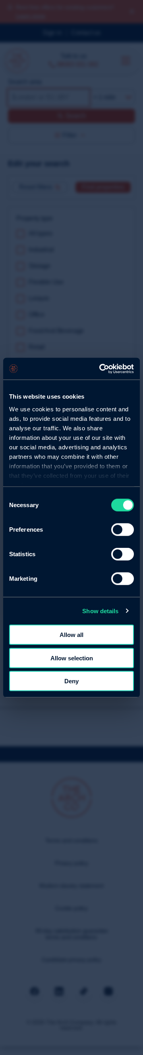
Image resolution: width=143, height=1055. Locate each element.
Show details (100, 610)
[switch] (122, 529)
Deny (71, 681)
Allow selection (71, 657)
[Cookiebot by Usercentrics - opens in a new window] (101, 368)
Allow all (71, 634)
